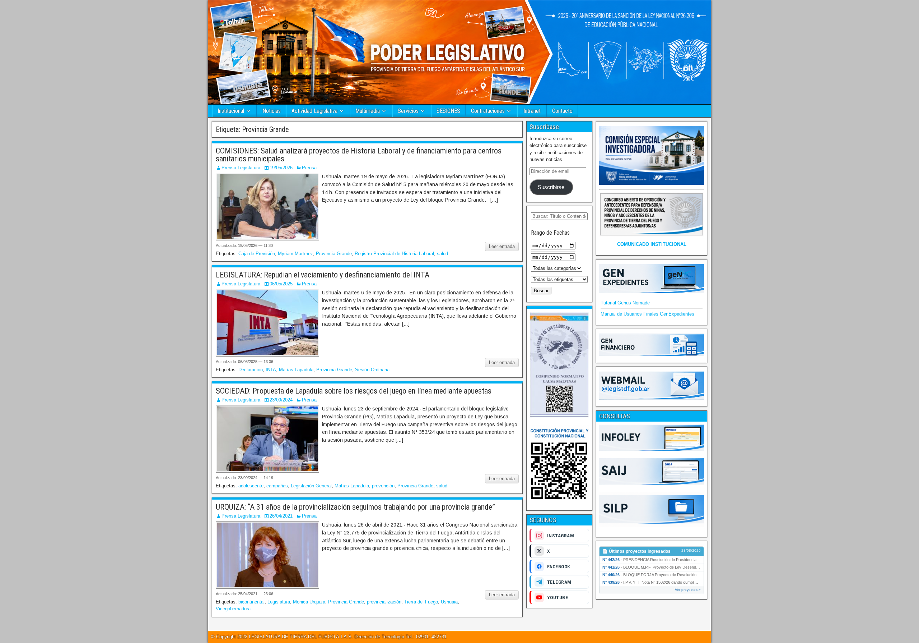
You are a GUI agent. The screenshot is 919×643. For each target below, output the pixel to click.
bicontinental (251, 602)
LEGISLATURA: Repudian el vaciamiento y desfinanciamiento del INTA (322, 274)
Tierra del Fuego (421, 602)
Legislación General (311, 485)
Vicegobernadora (233, 608)
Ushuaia (449, 602)
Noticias (271, 110)
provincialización (384, 602)
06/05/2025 (281, 283)
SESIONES (448, 110)
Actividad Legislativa (314, 110)
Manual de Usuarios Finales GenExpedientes (647, 314)
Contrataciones (488, 110)
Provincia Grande (334, 253)
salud (442, 253)
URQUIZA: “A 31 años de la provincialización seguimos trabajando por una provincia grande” (355, 506)
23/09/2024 (281, 400)
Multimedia (367, 110)
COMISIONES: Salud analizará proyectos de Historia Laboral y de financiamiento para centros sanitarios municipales (359, 154)
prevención (383, 485)
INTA (271, 369)
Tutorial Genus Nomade (625, 303)
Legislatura (278, 602)
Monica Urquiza (309, 602)
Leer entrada (502, 246)
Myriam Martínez (295, 253)
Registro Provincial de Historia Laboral (394, 253)
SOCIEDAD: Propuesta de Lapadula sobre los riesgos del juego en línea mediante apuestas (353, 390)
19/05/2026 (281, 167)
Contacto (562, 110)
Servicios (408, 110)
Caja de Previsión (256, 253)
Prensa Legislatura (240, 167)
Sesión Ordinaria (372, 369)
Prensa (309, 167)
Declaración (250, 369)
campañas (277, 485)
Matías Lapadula (296, 369)
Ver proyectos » (688, 590)
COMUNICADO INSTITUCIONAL (651, 244)
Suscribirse (551, 187)
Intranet (532, 110)
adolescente (250, 485)
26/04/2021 (281, 516)
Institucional (231, 110)
